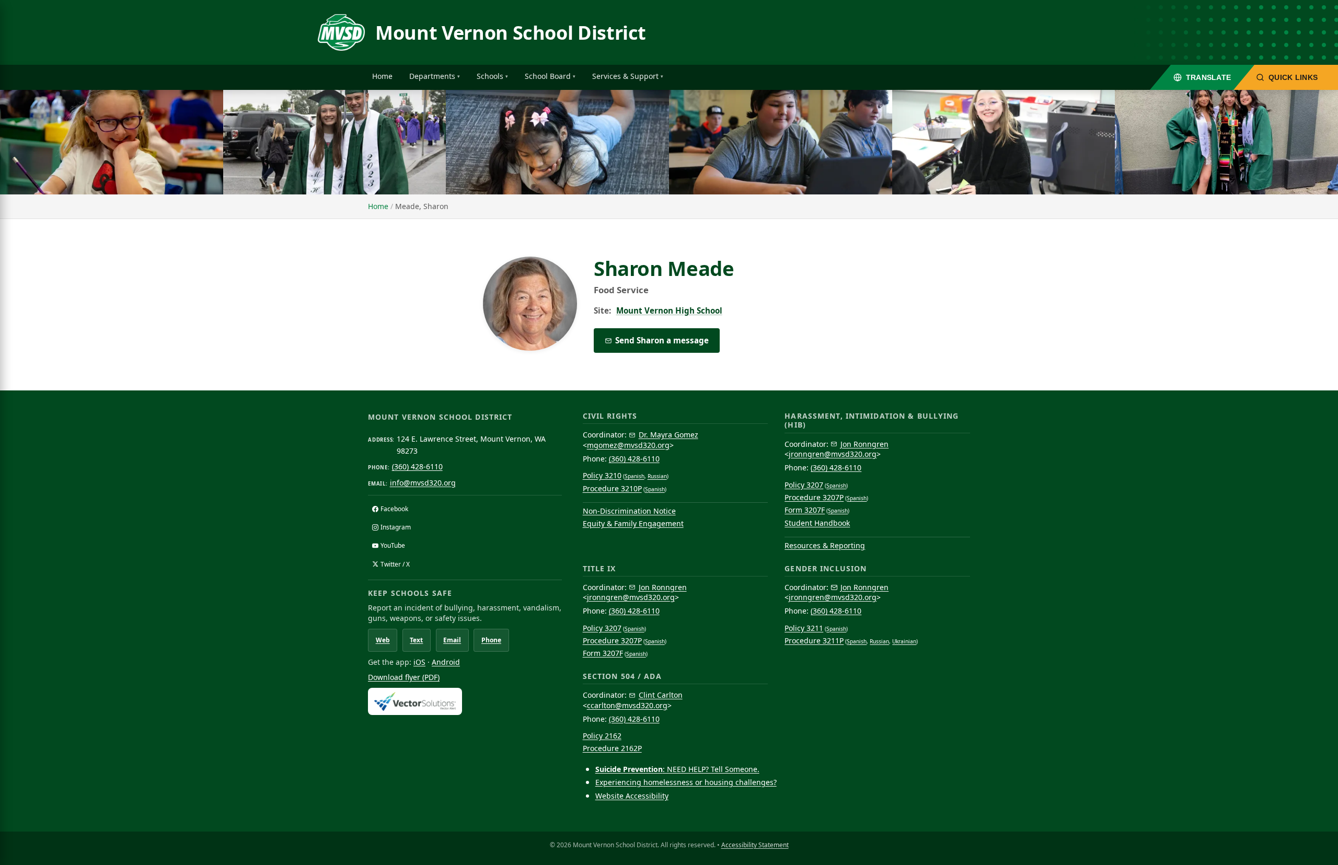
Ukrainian (904, 641)
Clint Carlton (661, 695)
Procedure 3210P (612, 488)
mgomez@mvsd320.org (628, 445)
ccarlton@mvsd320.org (627, 705)
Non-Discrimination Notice (629, 511)
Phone (491, 640)
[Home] (341, 32)
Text (416, 640)
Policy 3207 (804, 485)
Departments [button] (432, 76)
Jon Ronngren (864, 444)
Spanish (634, 476)
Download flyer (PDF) (404, 677)
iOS (419, 662)
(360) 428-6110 (417, 466)
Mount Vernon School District (510, 32)
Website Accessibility (631, 796)
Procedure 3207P (814, 497)
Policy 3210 (602, 475)
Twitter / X (395, 564)
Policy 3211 (804, 628)
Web (383, 640)
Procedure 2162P (612, 748)
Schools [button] (490, 76)
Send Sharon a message (662, 340)
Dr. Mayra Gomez (668, 435)
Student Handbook (817, 523)
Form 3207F (805, 510)
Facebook (394, 508)
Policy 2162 (602, 736)
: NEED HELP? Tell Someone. (677, 769)
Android (446, 662)
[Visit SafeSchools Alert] (465, 701)
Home (382, 76)
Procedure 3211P (814, 640)
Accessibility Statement (755, 844)
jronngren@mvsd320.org (832, 454)
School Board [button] (548, 76)
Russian (657, 476)
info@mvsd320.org (423, 483)
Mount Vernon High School (669, 310)
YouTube (392, 545)
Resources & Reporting (825, 545)
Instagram (395, 527)
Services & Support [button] (625, 76)
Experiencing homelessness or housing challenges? (686, 782)
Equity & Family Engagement (633, 523)
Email (452, 640)
